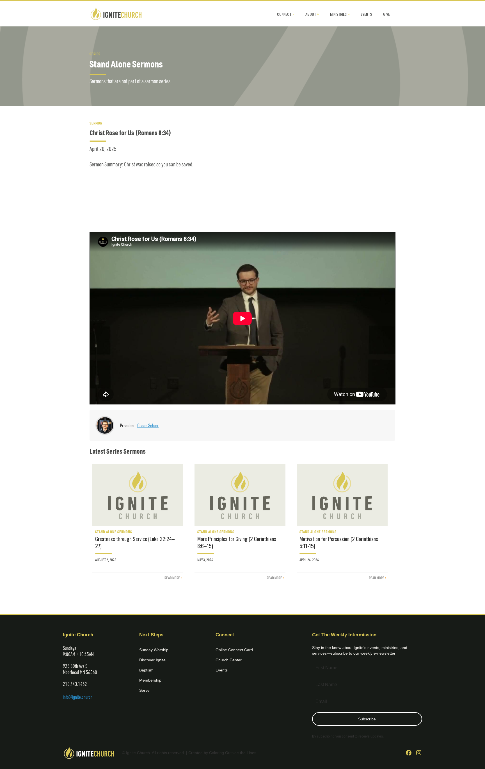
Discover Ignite (152, 660)
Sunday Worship (153, 650)
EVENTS (366, 14)
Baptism (146, 670)
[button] (285, 13)
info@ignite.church (77, 697)
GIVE (386, 14)
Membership (150, 680)
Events (222, 670)
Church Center (229, 660)
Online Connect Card (234, 650)
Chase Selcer (148, 425)
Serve (144, 690)
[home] (116, 13)
